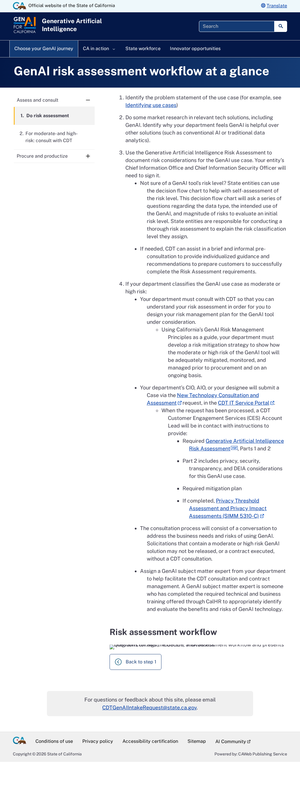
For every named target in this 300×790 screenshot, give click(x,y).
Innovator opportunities (195, 48)
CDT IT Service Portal (243, 403)
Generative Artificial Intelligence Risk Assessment (236, 445)
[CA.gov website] (19, 5)
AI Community (228, 741)
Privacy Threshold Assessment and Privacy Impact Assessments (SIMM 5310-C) (228, 508)
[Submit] (280, 26)
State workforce (143, 48)
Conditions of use (54, 741)
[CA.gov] (22, 741)
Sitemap (197, 741)
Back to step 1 (141, 662)
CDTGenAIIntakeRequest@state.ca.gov (149, 707)
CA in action (96, 48)
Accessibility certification (150, 741)
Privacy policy (97, 741)
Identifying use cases (150, 105)
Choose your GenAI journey (43, 48)
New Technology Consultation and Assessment (203, 399)
